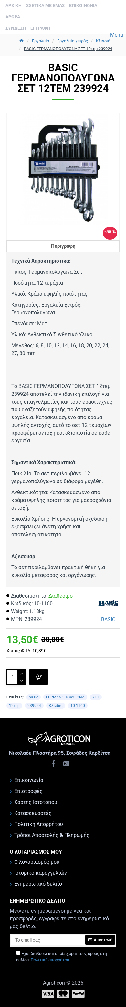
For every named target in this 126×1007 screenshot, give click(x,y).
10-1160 (77, 705)
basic (33, 697)
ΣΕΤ (95, 697)
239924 (34, 705)
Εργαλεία (40, 40)
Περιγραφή (63, 246)
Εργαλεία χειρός (72, 40)
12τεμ (14, 705)
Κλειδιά (103, 40)
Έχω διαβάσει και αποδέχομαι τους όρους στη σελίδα (61, 956)
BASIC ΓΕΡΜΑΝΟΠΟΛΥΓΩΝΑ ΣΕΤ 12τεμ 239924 (68, 48)
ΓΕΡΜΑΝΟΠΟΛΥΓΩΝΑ (65, 697)
